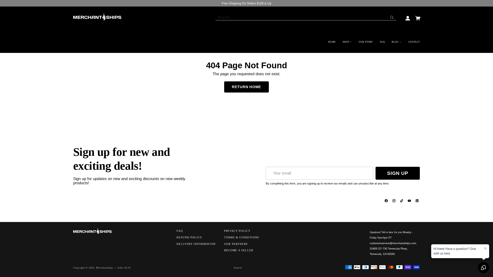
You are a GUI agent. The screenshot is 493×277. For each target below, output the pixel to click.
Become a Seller (238, 250)
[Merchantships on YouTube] (409, 201)
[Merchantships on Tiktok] (402, 201)
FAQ (180, 230)
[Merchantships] (97, 16)
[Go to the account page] (408, 16)
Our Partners (236, 244)
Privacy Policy (237, 230)
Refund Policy (189, 237)
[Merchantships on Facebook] (386, 201)
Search (238, 267)
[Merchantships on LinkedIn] (417, 201)
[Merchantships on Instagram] (394, 201)
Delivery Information (196, 244)
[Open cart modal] (417, 16)
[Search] (392, 16)
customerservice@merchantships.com (393, 243)
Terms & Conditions (241, 237)
